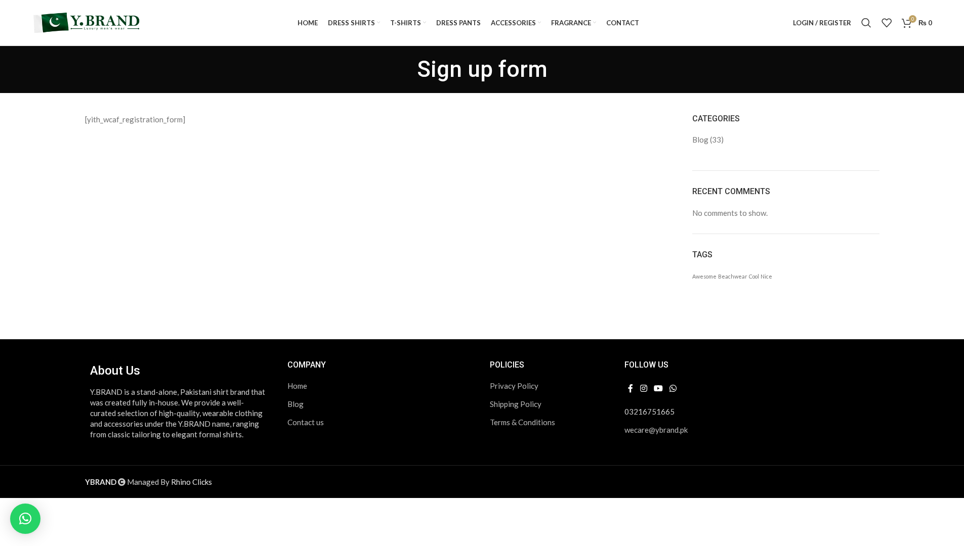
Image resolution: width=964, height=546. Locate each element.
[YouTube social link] (658, 388)
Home (297, 385)
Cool (754, 276)
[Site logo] (87, 21)
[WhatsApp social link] (673, 388)
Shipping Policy (515, 403)
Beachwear (732, 276)
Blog (700, 139)
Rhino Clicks (191, 481)
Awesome (704, 276)
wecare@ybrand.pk (656, 429)
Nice (766, 276)
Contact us (305, 422)
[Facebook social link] (630, 388)
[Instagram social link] (643, 388)
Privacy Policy (514, 385)
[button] (25, 519)
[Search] (866, 23)
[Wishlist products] (886, 23)
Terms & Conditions (522, 422)
